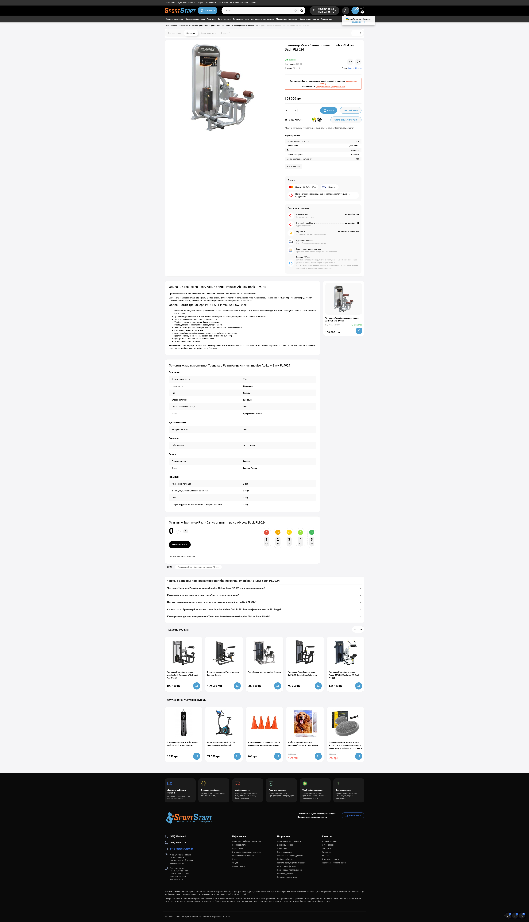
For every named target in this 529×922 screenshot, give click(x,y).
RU (362, 12)
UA (362, 9)
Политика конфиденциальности (246, 841)
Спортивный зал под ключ (289, 841)
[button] (355, 629)
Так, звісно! (356, 22)
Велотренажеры (284, 852)
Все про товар (174, 33)
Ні (365, 22)
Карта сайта (237, 848)
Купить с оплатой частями (346, 120)
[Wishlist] (358, 62)
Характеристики (208, 33)
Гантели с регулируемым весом (291, 863)
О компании (170, 3)
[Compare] (350, 62)
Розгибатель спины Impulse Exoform (264, 672)
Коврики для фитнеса (287, 877)
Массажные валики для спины (291, 856)
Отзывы (225, 33)
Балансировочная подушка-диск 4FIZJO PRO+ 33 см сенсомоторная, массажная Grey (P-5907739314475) (345, 745)
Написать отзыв (179, 545)
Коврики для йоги (285, 873)
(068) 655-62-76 (326, 12)
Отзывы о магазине (239, 3)
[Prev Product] (354, 33)
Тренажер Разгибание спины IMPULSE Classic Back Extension (302, 673)
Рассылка (326, 852)
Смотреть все (293, 166)
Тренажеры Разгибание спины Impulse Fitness (198, 567)
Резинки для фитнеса (286, 866)
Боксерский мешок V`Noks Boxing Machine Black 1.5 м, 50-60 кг (182, 743)
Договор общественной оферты (246, 852)
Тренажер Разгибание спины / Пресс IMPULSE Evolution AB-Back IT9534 (344, 675)
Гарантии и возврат (207, 3)
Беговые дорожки (285, 845)
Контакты (223, 3)
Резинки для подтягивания (289, 870)
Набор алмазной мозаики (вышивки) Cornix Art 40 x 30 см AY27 (305, 743)
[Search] (296, 11)
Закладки (326, 848)
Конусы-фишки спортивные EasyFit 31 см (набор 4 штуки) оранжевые (264, 743)
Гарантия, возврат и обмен (334, 863)
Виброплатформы (285, 859)
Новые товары (238, 866)
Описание (190, 33)
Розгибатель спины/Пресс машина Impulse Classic (223, 673)
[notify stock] (196, 686)
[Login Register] (345, 10)
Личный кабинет (329, 841)
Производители (239, 845)
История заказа (329, 845)
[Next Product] (360, 33)
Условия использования (243, 856)
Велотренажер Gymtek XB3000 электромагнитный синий (221, 743)
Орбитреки (282, 848)
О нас (234, 859)
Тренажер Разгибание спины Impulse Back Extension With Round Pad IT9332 (182, 675)
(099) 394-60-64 (326, 9)
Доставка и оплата (186, 3)
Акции (254, 3)
